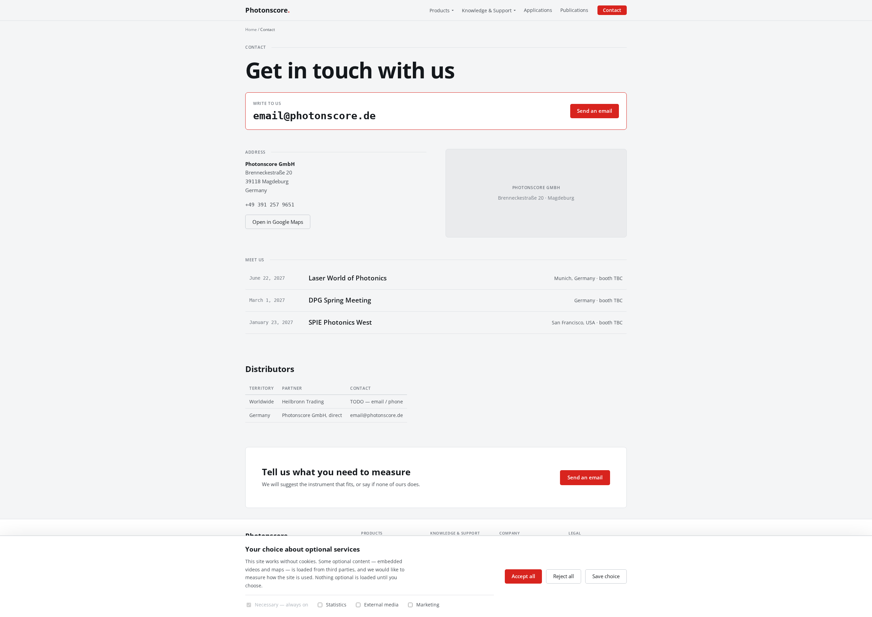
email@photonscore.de (314, 116)
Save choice (606, 576)
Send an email (594, 110)
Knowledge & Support (487, 10)
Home (251, 29)
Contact (612, 10)
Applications (538, 10)
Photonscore (267, 10)
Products (440, 10)
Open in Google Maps (277, 221)
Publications (574, 10)
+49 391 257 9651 (269, 205)
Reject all (563, 576)
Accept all (523, 576)
